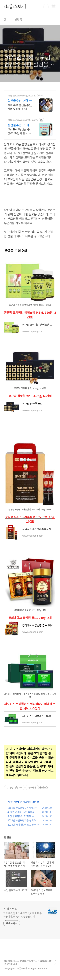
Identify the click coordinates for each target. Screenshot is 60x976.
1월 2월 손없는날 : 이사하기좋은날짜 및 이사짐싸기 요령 (22, 809)
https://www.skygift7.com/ (23, 119)
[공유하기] (16, 787)
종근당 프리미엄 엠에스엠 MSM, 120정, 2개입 (30, 314)
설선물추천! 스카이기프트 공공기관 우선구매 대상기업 (20, 125)
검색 (46, 6)
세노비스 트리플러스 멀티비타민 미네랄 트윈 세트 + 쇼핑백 (30, 706)
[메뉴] (53, 6)
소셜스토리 (15, 6)
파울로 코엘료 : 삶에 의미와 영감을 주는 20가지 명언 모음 (23, 813)
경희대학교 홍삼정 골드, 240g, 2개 (30, 617)
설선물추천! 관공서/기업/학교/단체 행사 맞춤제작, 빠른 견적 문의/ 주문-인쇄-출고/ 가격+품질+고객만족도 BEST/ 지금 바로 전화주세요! (20, 131)
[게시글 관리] (21, 787)
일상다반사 (13, 801)
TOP (53, 962)
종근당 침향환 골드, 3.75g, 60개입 (30, 396)
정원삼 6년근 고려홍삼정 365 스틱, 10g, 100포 (30, 519)
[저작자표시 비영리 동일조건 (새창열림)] (43, 787)
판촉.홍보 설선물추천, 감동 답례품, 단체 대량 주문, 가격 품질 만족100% (20, 107)
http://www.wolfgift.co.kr (22, 95)
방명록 (18, 19)
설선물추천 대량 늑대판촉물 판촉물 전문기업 (20, 100)
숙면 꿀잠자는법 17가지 (19, 816)
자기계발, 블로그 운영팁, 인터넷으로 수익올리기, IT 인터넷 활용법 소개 (22, 915)
